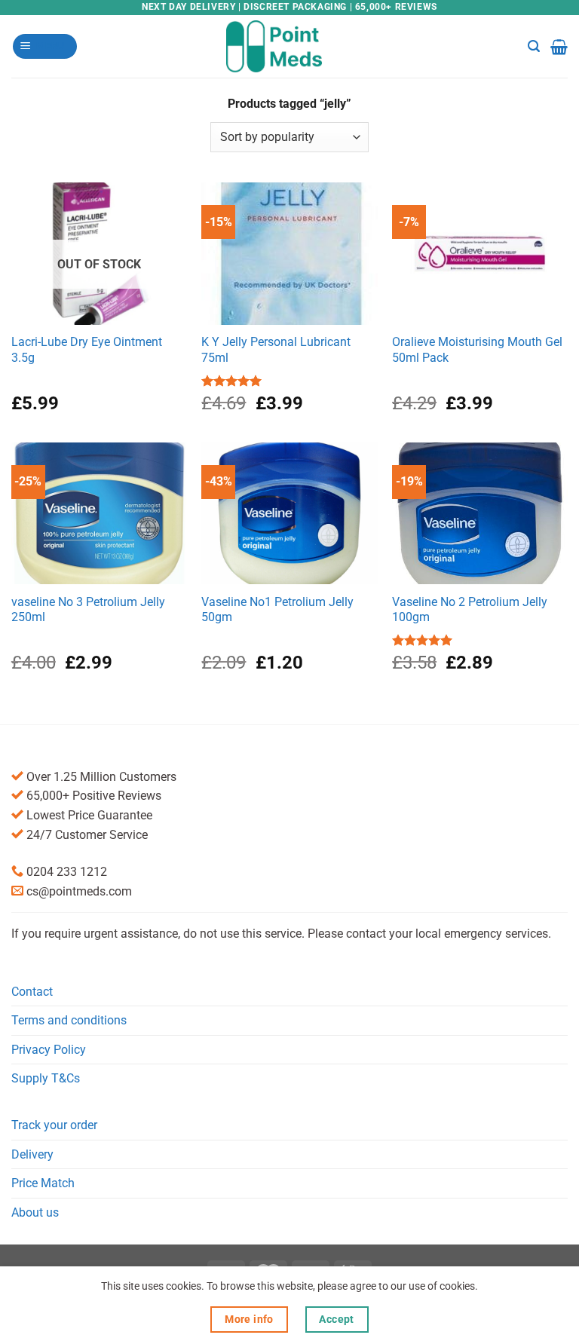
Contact (32, 991)
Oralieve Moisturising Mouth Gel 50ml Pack (477, 350)
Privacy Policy (48, 1049)
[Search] (534, 46)
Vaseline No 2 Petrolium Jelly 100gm (469, 610)
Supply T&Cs (45, 1078)
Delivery (32, 1154)
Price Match (43, 1183)
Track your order (54, 1125)
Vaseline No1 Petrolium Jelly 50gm (277, 610)
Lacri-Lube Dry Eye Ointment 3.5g (86, 350)
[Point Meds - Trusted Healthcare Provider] (290, 46)
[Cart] (559, 46)
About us (35, 1212)
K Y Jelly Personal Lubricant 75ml (276, 350)
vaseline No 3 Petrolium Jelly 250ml (88, 610)
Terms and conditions (69, 1020)
